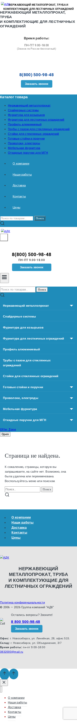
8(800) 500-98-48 (36, 75)
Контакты (19, 196)
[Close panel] (4, 682)
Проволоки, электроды (24, 143)
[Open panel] (4, 237)
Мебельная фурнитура (24, 148)
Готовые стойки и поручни (26, 138)
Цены (16, 207)
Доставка (19, 185)
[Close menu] (1, 689)
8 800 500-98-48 (25, 622)
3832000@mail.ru (11, 651)
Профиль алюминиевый (25, 124)
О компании (21, 163)
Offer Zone (8, 429)
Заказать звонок (36, 83)
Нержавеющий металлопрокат (29, 105)
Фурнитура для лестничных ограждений (36, 120)
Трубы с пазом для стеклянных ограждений (39, 129)
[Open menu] (4, 278)
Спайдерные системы (23, 110)
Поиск (40, 218)
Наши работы (22, 174)
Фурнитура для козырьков (26, 115)
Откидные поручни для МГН (28, 153)
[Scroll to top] (4, 674)
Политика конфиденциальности (22, 602)
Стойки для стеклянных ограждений (33, 134)
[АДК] (5, 231)
